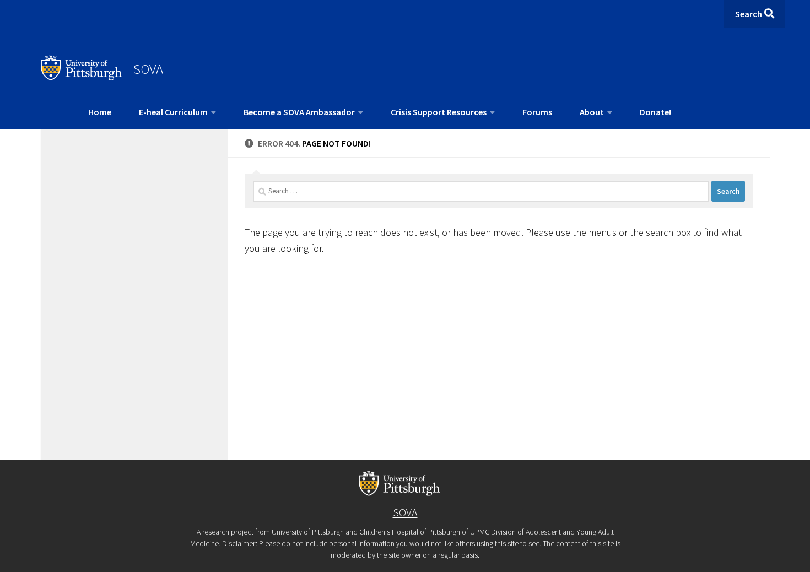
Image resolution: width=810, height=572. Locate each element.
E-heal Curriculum (173, 111)
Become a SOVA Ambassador (299, 111)
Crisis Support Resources (439, 111)
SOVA (148, 69)
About (592, 111)
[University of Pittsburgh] (81, 77)
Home (99, 111)
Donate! (655, 111)
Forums (537, 111)
